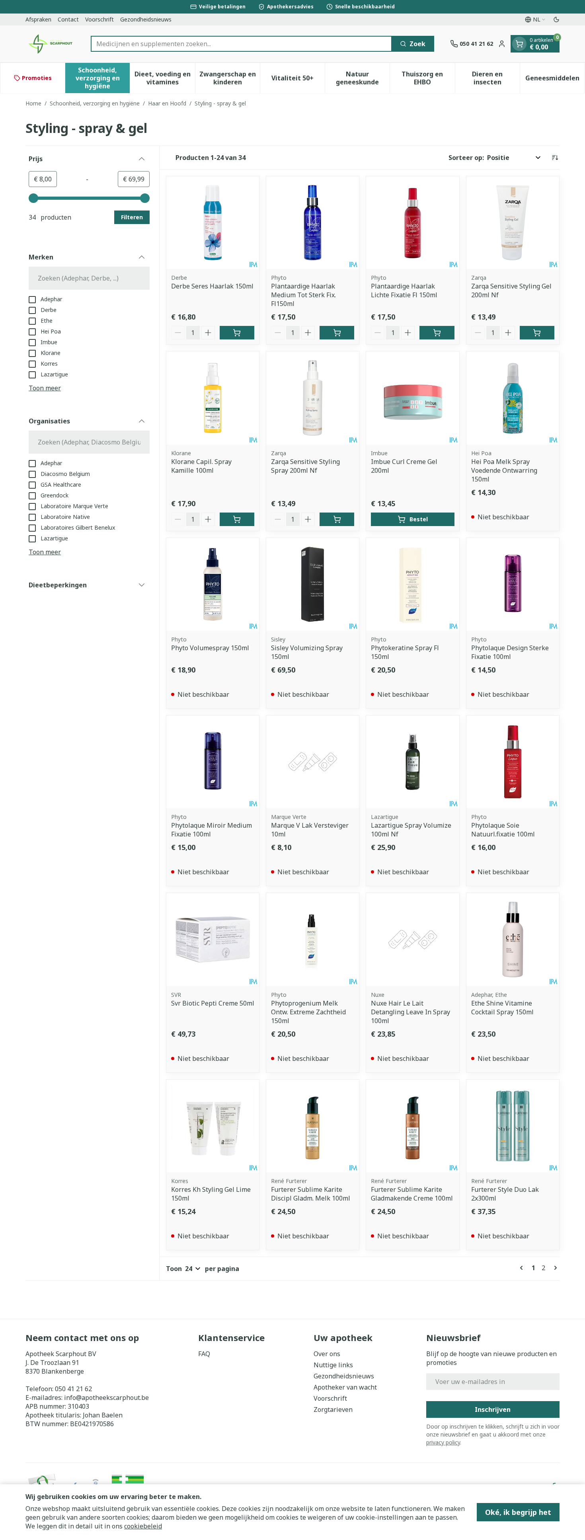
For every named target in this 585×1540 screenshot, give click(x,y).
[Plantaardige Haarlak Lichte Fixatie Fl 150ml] (412, 222)
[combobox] (241, 44)
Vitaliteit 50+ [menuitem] (298, 80)
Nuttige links (333, 1365)
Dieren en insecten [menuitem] (496, 78)
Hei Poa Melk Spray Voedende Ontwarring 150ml (504, 470)
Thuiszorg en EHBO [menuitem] (428, 78)
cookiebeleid (143, 1526)
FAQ (204, 1353)
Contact (68, 19)
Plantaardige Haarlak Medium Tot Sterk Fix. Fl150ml (303, 295)
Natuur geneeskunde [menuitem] (363, 78)
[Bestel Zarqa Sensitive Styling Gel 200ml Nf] (537, 332)
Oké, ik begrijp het (518, 1512)
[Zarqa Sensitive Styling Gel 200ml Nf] (512, 222)
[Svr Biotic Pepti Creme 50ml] (212, 939)
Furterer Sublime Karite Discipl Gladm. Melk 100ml (310, 1194)
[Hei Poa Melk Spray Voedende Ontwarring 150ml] (512, 397)
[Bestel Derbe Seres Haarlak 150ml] (237, 332)
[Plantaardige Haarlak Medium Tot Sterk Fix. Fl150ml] (312, 222)
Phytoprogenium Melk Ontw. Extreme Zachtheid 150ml (308, 1012)
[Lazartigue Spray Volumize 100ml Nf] (412, 761)
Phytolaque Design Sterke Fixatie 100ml (510, 652)
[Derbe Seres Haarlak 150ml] (212, 222)
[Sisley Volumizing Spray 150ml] (312, 584)
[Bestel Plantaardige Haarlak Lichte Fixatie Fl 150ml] (436, 332)
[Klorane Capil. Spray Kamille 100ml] (212, 397)
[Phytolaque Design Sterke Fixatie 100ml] (512, 584)
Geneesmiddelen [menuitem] (555, 80)
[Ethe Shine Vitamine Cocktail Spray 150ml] (512, 939)
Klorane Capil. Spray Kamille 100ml (201, 466)
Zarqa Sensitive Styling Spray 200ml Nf (305, 466)
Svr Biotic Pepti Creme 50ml (212, 1003)
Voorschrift (99, 19)
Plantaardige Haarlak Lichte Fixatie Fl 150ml (404, 290)
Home (33, 103)
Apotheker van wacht (345, 1387)
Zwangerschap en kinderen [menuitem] (229, 78)
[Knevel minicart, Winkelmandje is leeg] (519, 44)
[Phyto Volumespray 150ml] (212, 584)
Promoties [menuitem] (37, 78)
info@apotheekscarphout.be (106, 1397)
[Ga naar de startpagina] (50, 44)
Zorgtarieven (333, 1409)
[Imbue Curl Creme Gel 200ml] (412, 397)
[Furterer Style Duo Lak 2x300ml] (512, 1126)
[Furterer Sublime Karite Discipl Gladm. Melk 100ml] (312, 1126)
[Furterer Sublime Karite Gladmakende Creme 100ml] (412, 1126)
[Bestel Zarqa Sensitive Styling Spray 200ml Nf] (337, 519)
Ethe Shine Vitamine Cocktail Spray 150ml (502, 1007)
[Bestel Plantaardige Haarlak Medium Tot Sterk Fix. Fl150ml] (337, 332)
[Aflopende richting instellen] (555, 157)
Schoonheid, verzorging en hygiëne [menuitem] (103, 78)
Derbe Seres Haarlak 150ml (212, 286)
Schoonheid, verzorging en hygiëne (95, 103)
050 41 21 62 (73, 1388)
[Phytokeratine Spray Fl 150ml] (412, 584)
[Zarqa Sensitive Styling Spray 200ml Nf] (312, 397)
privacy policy (443, 1442)
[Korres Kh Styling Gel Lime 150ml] (212, 1126)
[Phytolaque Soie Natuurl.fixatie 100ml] (512, 761)
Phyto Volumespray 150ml (210, 647)
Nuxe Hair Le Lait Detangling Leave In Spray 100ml (410, 1012)
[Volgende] (554, 1268)
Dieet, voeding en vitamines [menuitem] (165, 78)
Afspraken (38, 19)
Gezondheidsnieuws (146, 19)
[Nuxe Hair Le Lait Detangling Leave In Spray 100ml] (412, 939)
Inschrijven (493, 1409)
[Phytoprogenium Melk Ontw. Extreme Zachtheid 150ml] (312, 939)
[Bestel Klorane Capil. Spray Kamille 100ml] (237, 519)
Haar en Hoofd (167, 103)
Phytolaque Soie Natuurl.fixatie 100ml (503, 829)
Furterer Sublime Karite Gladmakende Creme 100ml (412, 1194)
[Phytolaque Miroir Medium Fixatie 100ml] (212, 761)
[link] (522, 1268)
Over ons (327, 1353)
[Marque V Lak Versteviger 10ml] (312, 761)
